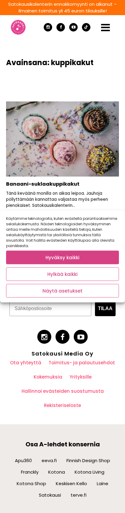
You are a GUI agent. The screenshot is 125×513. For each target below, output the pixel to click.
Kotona (56, 472)
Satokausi (50, 495)
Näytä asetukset (62, 290)
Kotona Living (89, 472)
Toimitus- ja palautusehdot (82, 362)
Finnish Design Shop (88, 460)
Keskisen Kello (71, 483)
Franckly (30, 472)
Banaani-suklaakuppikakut (43, 183)
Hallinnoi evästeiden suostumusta (63, 391)
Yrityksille (80, 377)
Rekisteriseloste (62, 405)
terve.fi (78, 495)
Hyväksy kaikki (62, 257)
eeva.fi (49, 460)
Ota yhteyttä (25, 362)
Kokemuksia (48, 377)
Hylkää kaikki (62, 274)
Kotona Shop (31, 483)
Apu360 (23, 460)
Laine (102, 483)
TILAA (105, 308)
